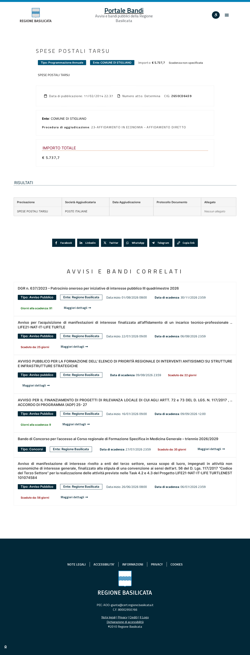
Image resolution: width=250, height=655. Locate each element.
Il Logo (144, 617)
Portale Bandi (124, 10)
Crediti (133, 617)
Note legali (108, 617)
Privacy (122, 617)
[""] (216, 15)
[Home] (36, 15)
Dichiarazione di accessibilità (125, 622)
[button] (227, 15)
